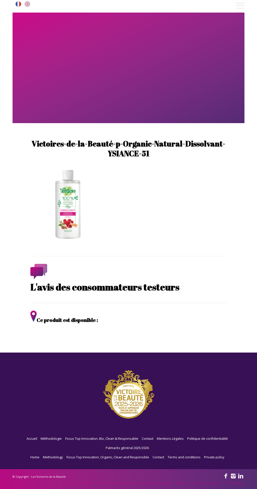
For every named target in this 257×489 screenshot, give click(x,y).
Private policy (214, 457)
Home (34, 457)
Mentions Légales (170, 438)
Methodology (53, 457)
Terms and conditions (184, 457)
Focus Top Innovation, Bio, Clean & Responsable (101, 438)
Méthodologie (51, 438)
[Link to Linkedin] (240, 475)
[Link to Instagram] (233, 475)
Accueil (32, 438)
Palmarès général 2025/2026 (127, 448)
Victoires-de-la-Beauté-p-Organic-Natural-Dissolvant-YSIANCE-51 (128, 148)
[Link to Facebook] (225, 475)
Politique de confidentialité (207, 438)
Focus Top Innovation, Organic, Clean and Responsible (108, 457)
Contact (147, 438)
